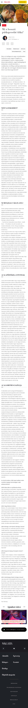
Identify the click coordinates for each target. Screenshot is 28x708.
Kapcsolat (14, 695)
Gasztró (16, 662)
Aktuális (5, 656)
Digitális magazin (8, 674)
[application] (14, 617)
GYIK (14, 703)
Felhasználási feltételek (14, 687)
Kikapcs (5, 662)
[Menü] (2, 2)
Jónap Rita (11, 37)
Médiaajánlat (14, 699)
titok (24, 51)
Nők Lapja (7, 2)
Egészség (16, 656)
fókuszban (9, 48)
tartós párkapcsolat (16, 51)
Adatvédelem (14, 691)
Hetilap (4, 25)
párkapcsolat (16, 48)
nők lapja (23, 48)
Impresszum (14, 683)
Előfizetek (23, 2)
